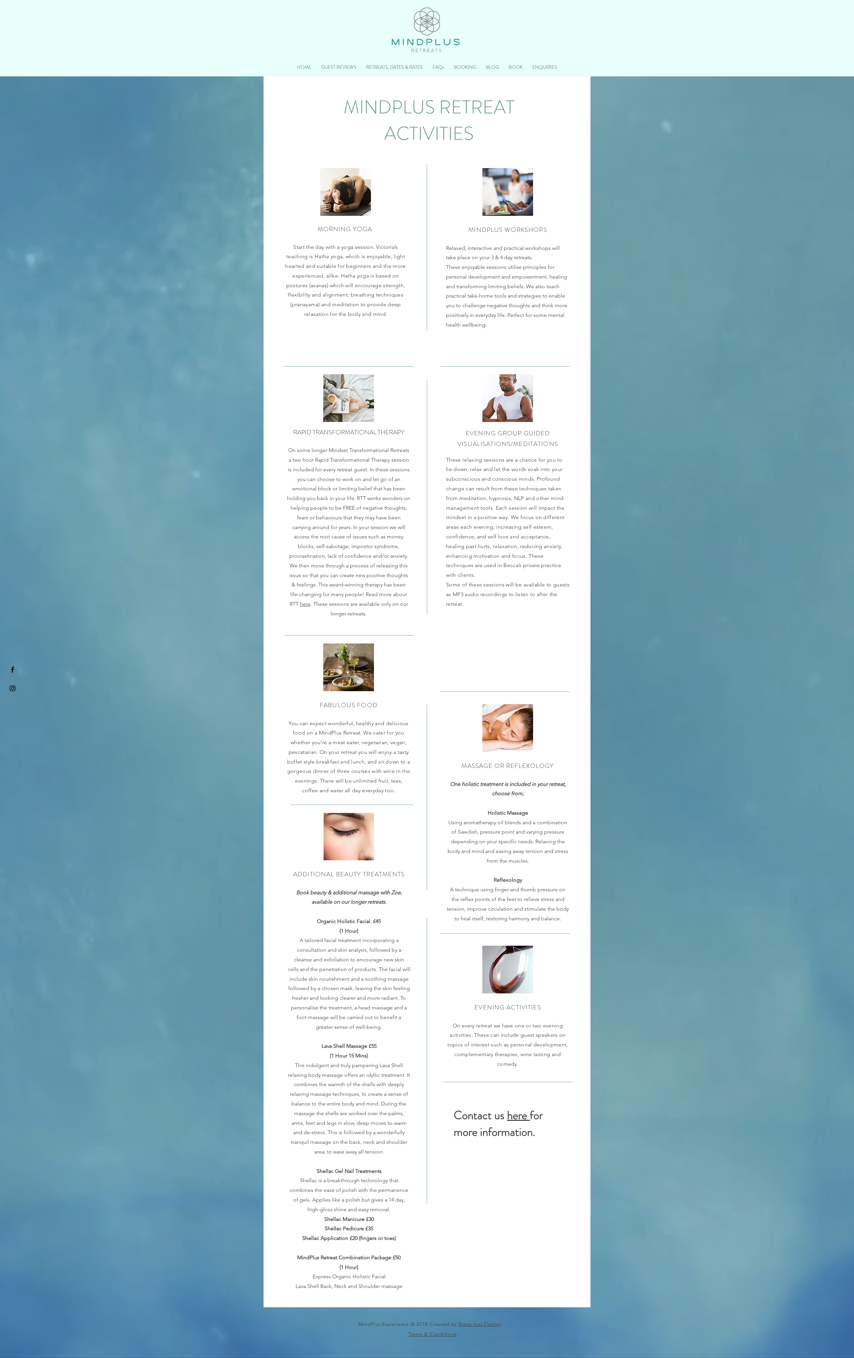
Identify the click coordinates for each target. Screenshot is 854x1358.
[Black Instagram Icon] (12, 688)
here (305, 604)
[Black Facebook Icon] (12, 669)
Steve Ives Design (479, 1324)
